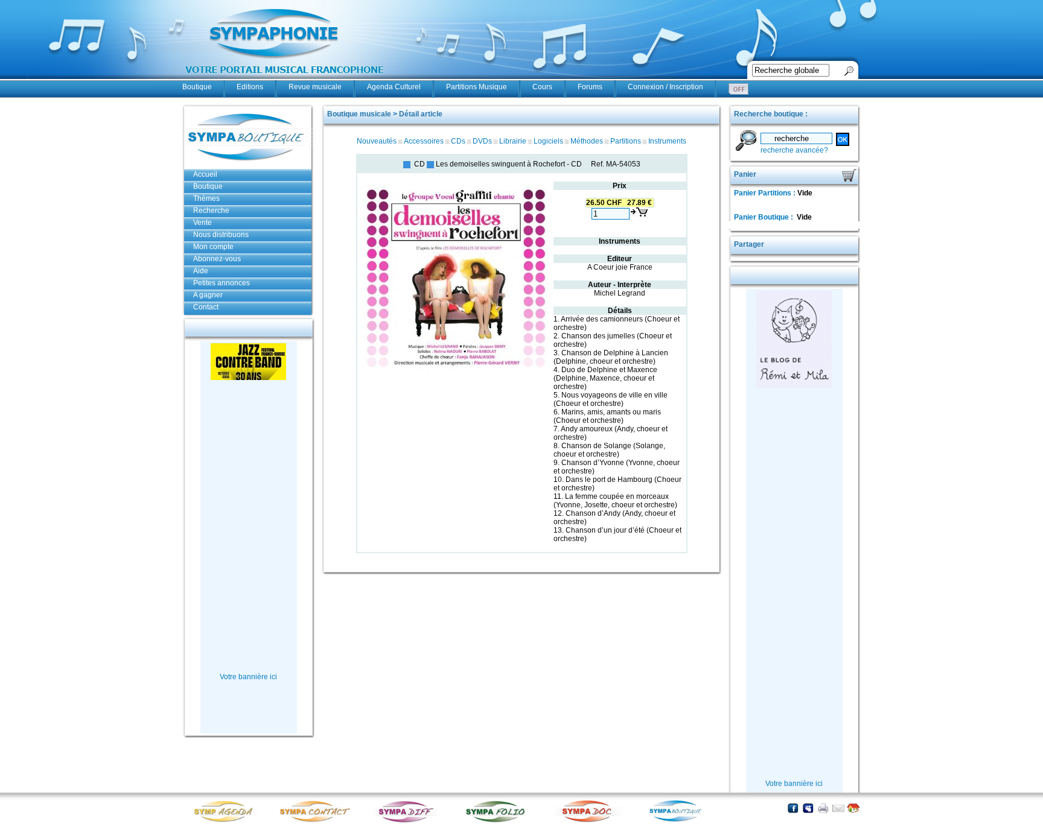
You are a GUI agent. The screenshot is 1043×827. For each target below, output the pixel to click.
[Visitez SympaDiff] (408, 821)
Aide (200, 271)
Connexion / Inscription (665, 87)
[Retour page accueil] (853, 808)
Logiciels (548, 141)
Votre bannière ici (248, 677)
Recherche (211, 210)
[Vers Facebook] (792, 808)
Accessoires (424, 141)
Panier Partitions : (765, 193)
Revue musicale (315, 87)
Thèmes (206, 198)
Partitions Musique (476, 87)
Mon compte (213, 246)
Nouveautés (377, 141)
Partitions (625, 141)
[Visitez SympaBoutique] (680, 821)
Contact (205, 307)
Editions (250, 87)
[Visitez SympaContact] (318, 821)
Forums (590, 87)
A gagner (208, 295)
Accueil (205, 174)
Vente (202, 222)
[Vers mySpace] (807, 808)
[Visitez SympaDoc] (589, 820)
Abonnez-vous (217, 259)
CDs (458, 141)
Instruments (667, 141)
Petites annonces (221, 283)
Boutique (197, 87)
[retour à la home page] (285, 79)
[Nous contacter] (838, 808)
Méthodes (586, 141)
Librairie (512, 141)
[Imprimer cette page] (823, 808)
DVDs (482, 141)
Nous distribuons (221, 234)
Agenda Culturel (394, 87)
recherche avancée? (794, 150)
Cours (542, 87)
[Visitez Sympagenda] (227, 821)
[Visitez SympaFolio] (499, 821)
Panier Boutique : (764, 217)
